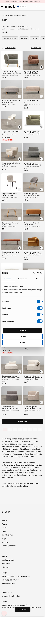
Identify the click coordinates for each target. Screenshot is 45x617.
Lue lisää (5, 32)
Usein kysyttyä (7, 535)
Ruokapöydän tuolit (9, 38)
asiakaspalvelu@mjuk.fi (11, 596)
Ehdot (4, 531)
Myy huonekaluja (8, 560)
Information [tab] (22, 279)
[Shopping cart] (42, 6)
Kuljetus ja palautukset (10, 580)
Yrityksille (5, 567)
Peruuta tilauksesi (8, 584)
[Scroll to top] (4, 613)
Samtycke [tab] (8, 279)
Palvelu (4, 524)
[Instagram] (6, 512)
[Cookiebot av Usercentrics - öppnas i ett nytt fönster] (33, 273)
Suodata (21, 609)
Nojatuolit (24, 38)
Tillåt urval (22, 336)
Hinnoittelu (6, 564)
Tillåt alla (22, 330)
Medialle (5, 542)
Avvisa (22, 342)
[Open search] (35, 6)
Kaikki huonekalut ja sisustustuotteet (14, 15)
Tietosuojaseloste (9, 546)
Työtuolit (34, 38)
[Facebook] (2, 512)
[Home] (10, 7)
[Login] (39, 6)
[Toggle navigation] (2, 6)
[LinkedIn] (9, 512)
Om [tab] (37, 279)
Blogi (4, 539)
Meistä (4, 528)
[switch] (40, 308)
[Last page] (40, 429)
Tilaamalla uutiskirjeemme (12, 1)
